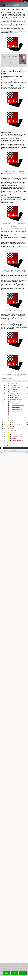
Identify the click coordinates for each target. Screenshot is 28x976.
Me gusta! (19, 20)
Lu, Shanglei (14, 385)
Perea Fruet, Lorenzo (16, 432)
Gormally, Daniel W (16, 414)
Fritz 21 (4, 55)
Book (5, 450)
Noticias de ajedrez (12, 5)
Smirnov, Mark (15, 391)
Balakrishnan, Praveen (16, 413)
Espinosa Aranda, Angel (17, 409)
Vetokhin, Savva (15, 393)
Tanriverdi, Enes (15, 395)
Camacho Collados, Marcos (17, 440)
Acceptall (23, 973)
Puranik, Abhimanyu (16, 407)
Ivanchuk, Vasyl (15, 387)
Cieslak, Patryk (15, 422)
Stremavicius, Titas (16, 428)
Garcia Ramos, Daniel (16, 401)
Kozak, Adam (15, 430)
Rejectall (15, 973)
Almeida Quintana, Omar (17, 411)
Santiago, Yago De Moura (17, 399)
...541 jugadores (4, 442)
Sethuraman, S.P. (15, 389)
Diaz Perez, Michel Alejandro (18, 405)
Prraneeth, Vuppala (16, 420)
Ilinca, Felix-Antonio (16, 424)
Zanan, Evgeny (15, 397)
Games (23, 450)
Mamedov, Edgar (15, 403)
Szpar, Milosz (15, 416)
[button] (8, 1)
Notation (14, 450)
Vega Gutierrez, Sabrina (17, 434)
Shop (2, 1)
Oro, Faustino (15, 418)
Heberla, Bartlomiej (16, 426)
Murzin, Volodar (15, 383)
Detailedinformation (6, 973)
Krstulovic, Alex (15, 438)
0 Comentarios (24, 20)
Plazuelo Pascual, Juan (17, 436)
